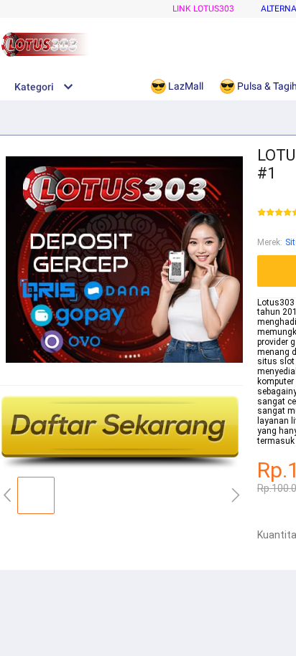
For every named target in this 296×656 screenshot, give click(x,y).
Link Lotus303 (203, 9)
